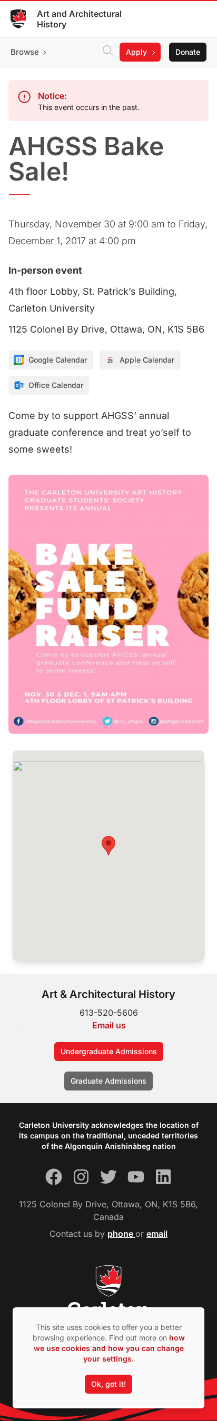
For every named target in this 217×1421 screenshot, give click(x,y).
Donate (187, 51)
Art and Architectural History (79, 18)
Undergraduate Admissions (109, 1051)
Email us (109, 1025)
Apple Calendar (147, 359)
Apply (136, 51)
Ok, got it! (108, 1383)
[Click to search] (108, 52)
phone (121, 1233)
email (156, 1233)
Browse (25, 52)
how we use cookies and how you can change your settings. (109, 1348)
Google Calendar (57, 359)
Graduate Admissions (108, 1080)
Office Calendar (55, 385)
